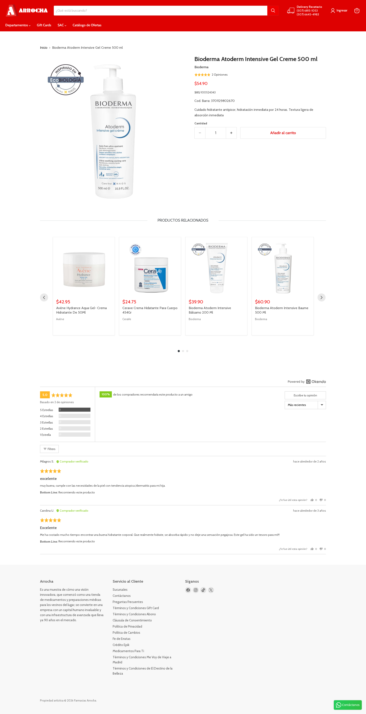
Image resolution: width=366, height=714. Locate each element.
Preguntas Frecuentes (128, 602)
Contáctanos (122, 596)
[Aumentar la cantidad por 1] (231, 133)
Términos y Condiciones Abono (134, 614)
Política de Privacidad (127, 626)
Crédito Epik (121, 645)
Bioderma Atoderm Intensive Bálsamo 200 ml (210, 310)
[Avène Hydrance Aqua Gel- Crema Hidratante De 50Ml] (83, 268)
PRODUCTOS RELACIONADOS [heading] (183, 220)
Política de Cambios (126, 633)
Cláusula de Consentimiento (132, 620)
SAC (61, 25)
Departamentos (17, 25)
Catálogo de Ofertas (87, 25)
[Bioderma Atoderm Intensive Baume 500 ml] (282, 268)
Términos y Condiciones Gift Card (136, 608)
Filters (51, 449)
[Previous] (44, 297)
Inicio (43, 48)
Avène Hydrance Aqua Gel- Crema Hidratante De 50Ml (81, 310)
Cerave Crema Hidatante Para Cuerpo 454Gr (149, 310)
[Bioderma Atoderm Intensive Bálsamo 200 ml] (216, 268)
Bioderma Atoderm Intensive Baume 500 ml (281, 310)
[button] (211, 75)
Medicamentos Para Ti (128, 651)
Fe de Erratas (121, 639)
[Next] (321, 297)
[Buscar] (273, 10)
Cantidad (200, 123)
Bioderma (201, 67)
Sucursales (120, 590)
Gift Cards (44, 25)
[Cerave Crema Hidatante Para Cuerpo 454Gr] (150, 268)
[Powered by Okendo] (307, 381)
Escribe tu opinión (305, 395)
